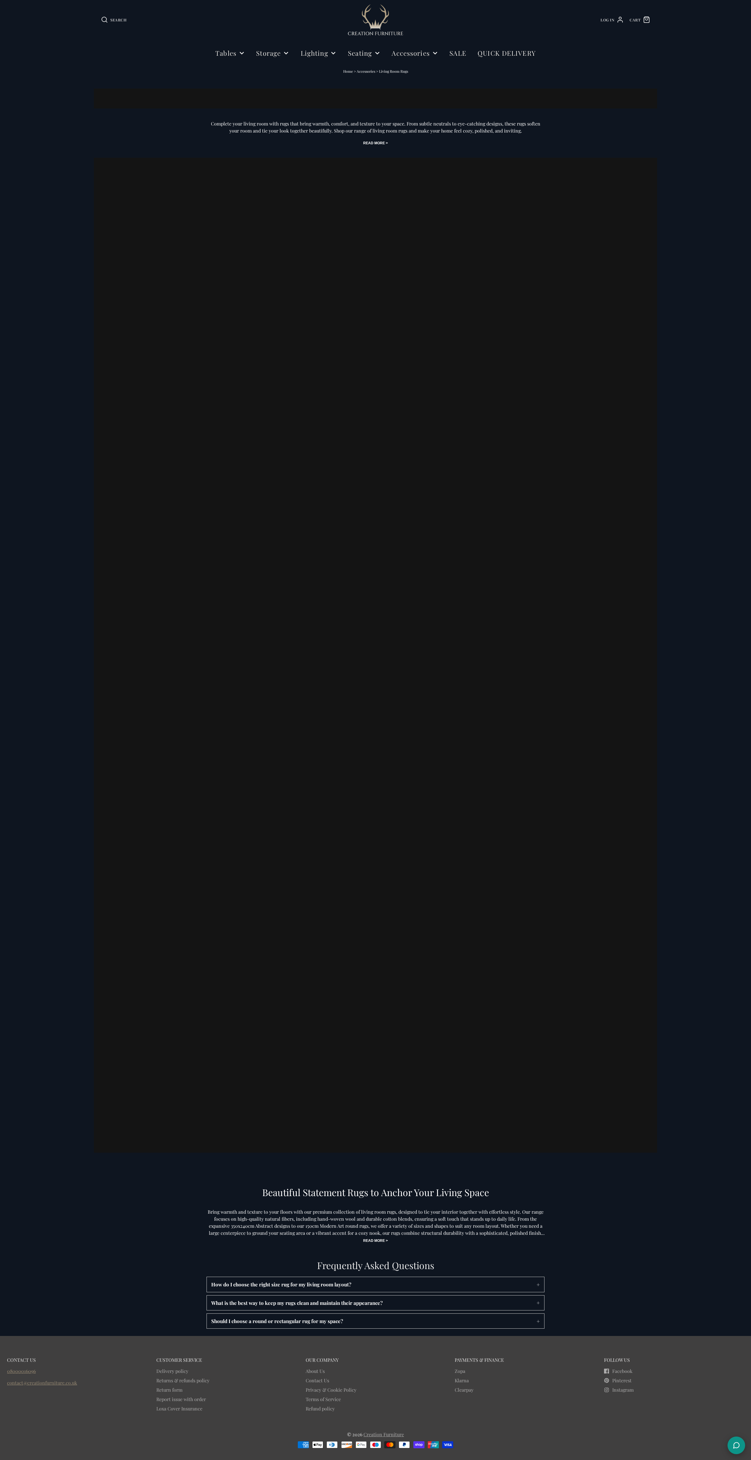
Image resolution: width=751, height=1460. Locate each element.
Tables (225, 53)
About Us (315, 1371)
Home (348, 71)
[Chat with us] (736, 1445)
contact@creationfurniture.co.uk (42, 1383)
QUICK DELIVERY (507, 53)
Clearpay (464, 1390)
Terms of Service (323, 1399)
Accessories (410, 53)
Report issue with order (181, 1399)
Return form (169, 1390)
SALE (457, 53)
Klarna (462, 1380)
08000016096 (21, 1371)
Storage (268, 53)
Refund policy (320, 1408)
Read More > (375, 143)
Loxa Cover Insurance (179, 1408)
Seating (360, 53)
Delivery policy (172, 1371)
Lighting (314, 53)
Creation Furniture (383, 1434)
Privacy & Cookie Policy (331, 1390)
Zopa (460, 1371)
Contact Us (317, 1380)
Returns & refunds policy (182, 1380)
